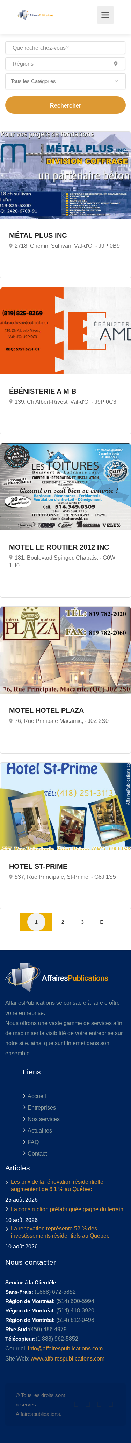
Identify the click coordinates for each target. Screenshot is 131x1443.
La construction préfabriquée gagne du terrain (67, 1209)
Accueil (37, 1096)
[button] (65, 81)
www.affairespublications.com (67, 1359)
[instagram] (111, 1404)
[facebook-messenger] (99, 1404)
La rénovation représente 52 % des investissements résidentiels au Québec (60, 1232)
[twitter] (76, 1404)
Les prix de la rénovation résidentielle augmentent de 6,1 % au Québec (57, 1185)
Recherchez (65, 105)
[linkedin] (87, 1404)
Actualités (40, 1131)
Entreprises (42, 1108)
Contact (37, 1154)
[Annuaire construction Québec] (35, 15)
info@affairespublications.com (65, 1348)
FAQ (33, 1142)
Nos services (44, 1119)
